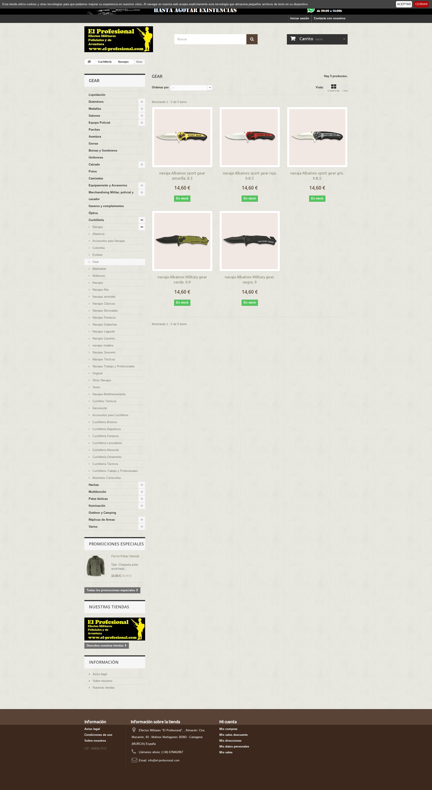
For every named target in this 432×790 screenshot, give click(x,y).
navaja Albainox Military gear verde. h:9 (182, 279)
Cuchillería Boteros (104, 422)
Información (104, 662)
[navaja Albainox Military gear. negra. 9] (250, 241)
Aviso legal (99, 674)
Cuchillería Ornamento (107, 457)
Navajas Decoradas (105, 310)
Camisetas (96, 178)
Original (97, 373)
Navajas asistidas (104, 296)
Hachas (94, 484)
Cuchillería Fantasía (105, 436)
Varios (93, 526)
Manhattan (99, 268)
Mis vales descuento (233, 734)
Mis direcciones (230, 740)
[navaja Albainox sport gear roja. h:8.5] (250, 137)
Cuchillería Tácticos (105, 464)
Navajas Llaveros (103, 338)
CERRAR (421, 4)
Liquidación (97, 94)
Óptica (93, 213)
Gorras (93, 143)
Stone (96, 387)
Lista (345, 90)
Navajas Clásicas (103, 303)
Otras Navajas (101, 380)
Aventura (95, 136)
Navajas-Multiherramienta (109, 394)
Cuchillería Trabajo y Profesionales (115, 471)
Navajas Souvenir (103, 352)
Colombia (98, 248)
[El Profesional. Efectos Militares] (126, 39)
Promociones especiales (116, 544)
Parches (94, 129)
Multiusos (98, 275)
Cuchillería (96, 220)
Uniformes (96, 157)
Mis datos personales (234, 746)
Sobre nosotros (102, 681)
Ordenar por (160, 87)
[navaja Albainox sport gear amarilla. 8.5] (182, 137)
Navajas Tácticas (103, 359)
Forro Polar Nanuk (125, 556)
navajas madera (102, 345)
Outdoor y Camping (102, 512)
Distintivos (96, 101)
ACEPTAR (404, 4)
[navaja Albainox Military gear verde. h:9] (182, 241)
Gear (95, 261)
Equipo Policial (99, 122)
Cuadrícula (334, 90)
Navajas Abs (100, 289)
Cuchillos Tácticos (104, 401)
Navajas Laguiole (103, 331)
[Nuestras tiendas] (114, 629)
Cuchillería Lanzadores (107, 443)
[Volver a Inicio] (89, 62)
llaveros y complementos (106, 206)
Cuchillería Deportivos (106, 429)
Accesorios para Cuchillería (110, 415)
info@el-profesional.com (164, 760)
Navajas (97, 227)
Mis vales (225, 752)
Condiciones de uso (98, 734)
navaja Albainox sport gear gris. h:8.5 (317, 175)
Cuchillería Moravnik (105, 450)
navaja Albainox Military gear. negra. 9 (249, 279)
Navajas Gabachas (104, 324)
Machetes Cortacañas (106, 478)
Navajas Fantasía (103, 317)
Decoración (99, 408)
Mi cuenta (228, 721)
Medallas (95, 108)
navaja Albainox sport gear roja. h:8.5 (250, 175)
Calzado (94, 164)
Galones (94, 115)
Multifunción (97, 491)
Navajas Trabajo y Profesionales (113, 366)
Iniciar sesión (299, 18)
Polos (93, 171)
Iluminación (97, 505)
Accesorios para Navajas (108, 241)
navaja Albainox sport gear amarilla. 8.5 (182, 175)
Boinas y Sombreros (103, 150)
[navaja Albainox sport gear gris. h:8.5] (317, 137)
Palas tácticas (98, 498)
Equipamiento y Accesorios (108, 185)
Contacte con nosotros (329, 18)
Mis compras (228, 729)
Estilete (97, 255)
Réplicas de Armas (102, 519)
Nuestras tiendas (109, 606)
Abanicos (98, 234)
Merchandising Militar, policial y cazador (111, 196)
